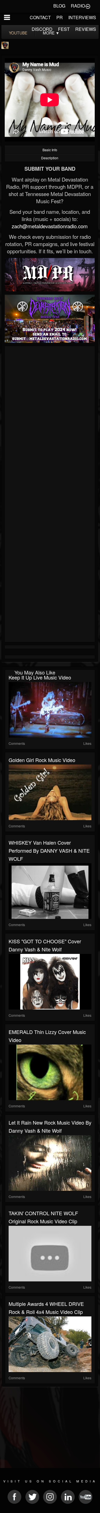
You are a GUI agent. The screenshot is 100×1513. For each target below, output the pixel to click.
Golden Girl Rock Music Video (42, 759)
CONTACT (40, 17)
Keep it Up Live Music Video (40, 677)
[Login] (88, 6)
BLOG (59, 6)
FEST (64, 29)
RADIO (78, 6)
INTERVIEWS (82, 17)
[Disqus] (49, 422)
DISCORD (42, 29)
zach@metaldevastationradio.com (50, 226)
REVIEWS (85, 29)
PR (59, 17)
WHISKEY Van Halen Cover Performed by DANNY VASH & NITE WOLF (49, 850)
